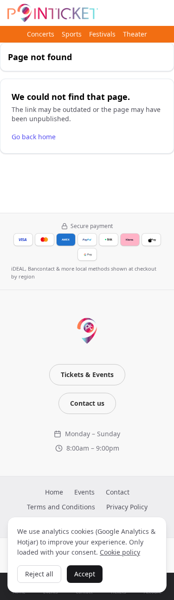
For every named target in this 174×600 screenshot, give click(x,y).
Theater (135, 34)
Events (84, 492)
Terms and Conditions (61, 506)
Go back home (34, 136)
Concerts (40, 34)
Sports (72, 34)
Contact (117, 492)
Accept (84, 573)
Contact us (87, 403)
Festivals (102, 34)
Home (54, 492)
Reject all (39, 573)
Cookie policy (120, 552)
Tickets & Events (87, 374)
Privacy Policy (127, 506)
